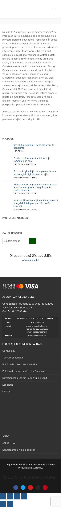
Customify (37, 467)
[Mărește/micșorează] (3, 496)
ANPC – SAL (9, 443)
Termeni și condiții (12, 357)
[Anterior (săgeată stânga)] (3, 504)
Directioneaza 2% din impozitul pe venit (24, 377)
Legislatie (7, 384)
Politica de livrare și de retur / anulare (23, 371)
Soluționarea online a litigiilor (18, 449)
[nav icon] (54, 9)
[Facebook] (15, 487)
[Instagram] (38, 487)
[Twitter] (23, 487)
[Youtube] (30, 487)
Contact (6, 391)
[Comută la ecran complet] (10, 496)
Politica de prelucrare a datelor (19, 364)
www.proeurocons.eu (37, 335)
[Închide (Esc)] (24, 496)
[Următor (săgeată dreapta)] (10, 504)
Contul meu (8, 350)
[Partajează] (17, 496)
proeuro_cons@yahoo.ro (36, 326)
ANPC (5, 436)
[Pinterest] (45, 487)
